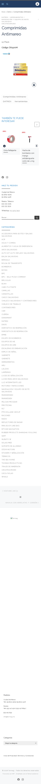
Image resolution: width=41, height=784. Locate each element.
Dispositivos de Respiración (15, 331)
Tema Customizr (32, 774)
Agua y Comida (9, 243)
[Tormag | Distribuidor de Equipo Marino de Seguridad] (37, 3)
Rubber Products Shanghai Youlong (19, 432)
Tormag (11, 770)
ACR (3, 239)
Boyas (4, 270)
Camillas (6, 290)
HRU (3, 365)
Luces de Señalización (12, 376)
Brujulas (6, 280)
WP (13, 774)
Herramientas (8, 362)
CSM (3, 311)
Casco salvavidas (10, 297)
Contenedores (8, 307)
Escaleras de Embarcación (14, 348)
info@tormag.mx (9, 717)
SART (4, 436)
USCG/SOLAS (7, 473)
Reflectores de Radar (12, 422)
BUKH (4, 284)
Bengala (6, 260)
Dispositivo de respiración (14, 328)
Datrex (9, 12)
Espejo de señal (9, 352)
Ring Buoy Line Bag (10, 426)
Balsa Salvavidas (10, 256)
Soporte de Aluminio (11, 446)
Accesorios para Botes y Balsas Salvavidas (17, 235)
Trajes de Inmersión (11, 466)
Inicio (3, 12)
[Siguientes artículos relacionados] (36, 124)
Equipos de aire (9, 345)
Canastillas (7, 294)
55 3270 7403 (15, 210)
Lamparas (6, 372)
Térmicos (6, 456)
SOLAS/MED (7, 443)
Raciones (6, 415)
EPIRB (4, 335)
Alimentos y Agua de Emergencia (17, 246)
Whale (5, 477)
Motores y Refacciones (13, 386)
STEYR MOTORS (8, 449)
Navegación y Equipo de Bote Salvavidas (16, 390)
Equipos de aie (8, 341)
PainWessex (7, 398)
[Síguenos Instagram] (7, 177)
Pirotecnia (7, 405)
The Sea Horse (8, 460)
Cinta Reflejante (9, 150)
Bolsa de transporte (12, 263)
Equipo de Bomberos (11, 338)
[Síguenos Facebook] (3, 177)
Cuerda (5, 314)
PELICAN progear (9, 402)
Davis (4, 324)
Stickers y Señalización (13, 453)
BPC (3, 273)
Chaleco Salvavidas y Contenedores (19, 301)
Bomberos (6, 267)
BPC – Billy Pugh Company (14, 277)
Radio (4, 419)
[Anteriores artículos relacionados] (31, 124)
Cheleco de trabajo (11, 304)
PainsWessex (7, 395)
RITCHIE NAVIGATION (10, 429)
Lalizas (5, 369)
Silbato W (6, 439)
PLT (3, 409)
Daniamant (7, 318)
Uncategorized (9, 470)
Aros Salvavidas (9, 250)
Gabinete (6, 355)
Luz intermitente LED (11, 382)
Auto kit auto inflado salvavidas (18, 253)
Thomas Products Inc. (12, 463)
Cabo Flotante (9, 287)
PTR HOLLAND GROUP (11, 412)
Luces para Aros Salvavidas (15, 379)
